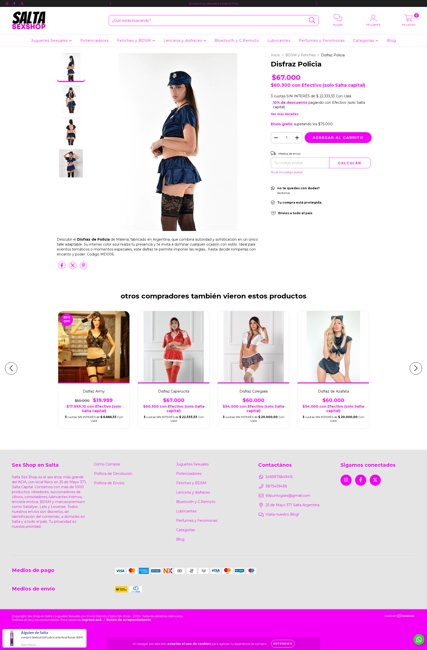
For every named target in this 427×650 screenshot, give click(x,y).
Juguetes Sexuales (50, 40)
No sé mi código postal (286, 172)
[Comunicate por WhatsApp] (419, 639)
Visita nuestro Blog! (282, 514)
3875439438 (276, 486)
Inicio (275, 55)
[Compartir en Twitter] (73, 267)
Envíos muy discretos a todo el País (213, 3)
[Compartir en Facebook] (62, 267)
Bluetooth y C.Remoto (237, 40)
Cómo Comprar (107, 464)
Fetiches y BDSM (134, 40)
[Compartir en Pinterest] (83, 267)
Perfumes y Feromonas (322, 40)
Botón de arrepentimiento (129, 620)
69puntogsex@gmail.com (288, 495)
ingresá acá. (92, 620)
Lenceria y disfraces (183, 40)
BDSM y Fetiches (300, 55)
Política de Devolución (113, 473)
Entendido (282, 643)
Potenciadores (94, 40)
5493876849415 (279, 477)
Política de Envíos (109, 483)
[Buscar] (312, 20)
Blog (391, 40)
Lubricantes (278, 40)
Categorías (364, 40)
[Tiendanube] (399, 616)
